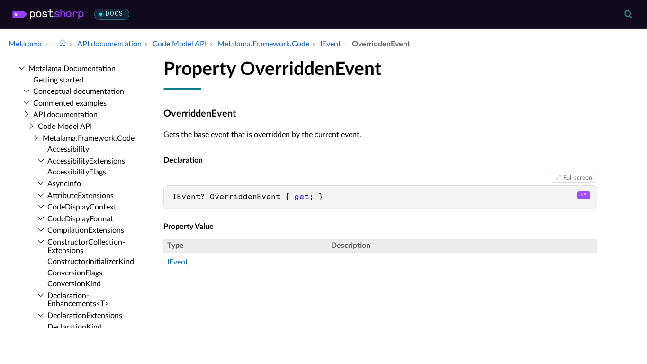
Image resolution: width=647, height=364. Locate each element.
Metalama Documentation (72, 69)
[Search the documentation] (628, 14)
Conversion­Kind (74, 284)
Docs (114, 14)
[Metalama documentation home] (62, 44)
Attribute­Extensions (80, 196)
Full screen (577, 178)
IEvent (177, 262)
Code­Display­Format (80, 219)
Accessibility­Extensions (86, 161)
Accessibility (68, 149)
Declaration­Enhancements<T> (78, 300)
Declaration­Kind (74, 327)
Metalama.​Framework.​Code (89, 138)
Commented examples (70, 103)
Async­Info (64, 184)
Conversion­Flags (74, 273)
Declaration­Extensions (84, 315)
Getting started (58, 80)
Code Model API (65, 126)
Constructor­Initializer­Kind (90, 261)
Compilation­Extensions (85, 230)
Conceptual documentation (78, 91)
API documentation (65, 114)
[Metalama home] (48, 14)
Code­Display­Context (82, 207)
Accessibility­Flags (76, 172)
